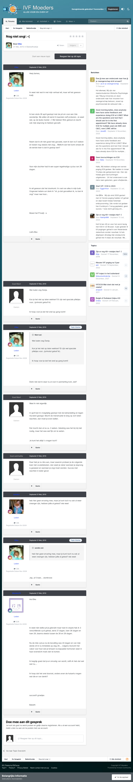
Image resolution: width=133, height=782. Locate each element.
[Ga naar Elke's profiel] (9, 45)
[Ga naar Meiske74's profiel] (16, 605)
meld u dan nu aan (14, 728)
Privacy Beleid (22, 768)
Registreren (113, 9)
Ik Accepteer (122, 777)
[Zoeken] (128, 21)
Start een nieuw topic (41, 56)
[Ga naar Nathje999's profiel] (92, 216)
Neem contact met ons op (39, 768)
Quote (37, 239)
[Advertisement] (33, 263)
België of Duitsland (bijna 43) (108, 298)
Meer (71, 21)
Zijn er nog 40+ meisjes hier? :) (109, 215)
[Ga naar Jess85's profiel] (92, 111)
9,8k (17, 622)
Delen (61, 45)
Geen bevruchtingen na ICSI (108, 157)
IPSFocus (15, 765)
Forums (11, 21)
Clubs (58, 21)
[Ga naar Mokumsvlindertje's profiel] (92, 274)
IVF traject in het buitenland (107, 273)
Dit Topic (119, 21)
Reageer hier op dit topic (70, 56)
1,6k (17, 96)
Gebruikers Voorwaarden (12, 779)
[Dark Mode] (128, 9)
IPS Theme (6, 765)
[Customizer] (123, 9)
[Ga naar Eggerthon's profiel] (92, 187)
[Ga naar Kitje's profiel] (92, 252)
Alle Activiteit (27, 21)
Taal (3, 768)
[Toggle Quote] (33, 335)
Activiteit (43, 21)
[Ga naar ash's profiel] (92, 264)
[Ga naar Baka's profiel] (92, 158)
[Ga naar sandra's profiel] (16, 506)
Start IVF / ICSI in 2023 (105, 186)
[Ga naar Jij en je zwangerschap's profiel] (92, 79)
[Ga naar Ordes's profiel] (92, 299)
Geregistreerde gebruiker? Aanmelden (88, 9)
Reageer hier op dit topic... (31, 738)
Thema (11, 768)
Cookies (54, 768)
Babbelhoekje (32, 47)
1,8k (17, 523)
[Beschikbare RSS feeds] (127, 759)
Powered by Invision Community (119, 768)
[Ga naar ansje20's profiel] (92, 285)
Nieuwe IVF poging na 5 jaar (107, 263)
